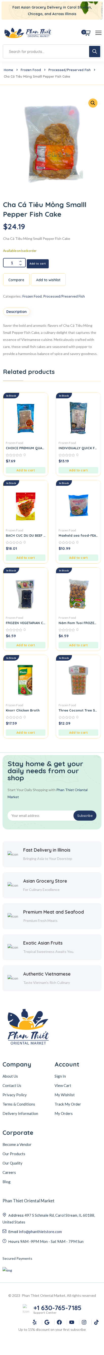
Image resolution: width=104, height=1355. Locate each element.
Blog (7, 1181)
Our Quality (12, 1163)
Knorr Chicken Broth (23, 710)
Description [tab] (16, 311)
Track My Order (68, 1104)
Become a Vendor (17, 1144)
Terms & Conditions (19, 1104)
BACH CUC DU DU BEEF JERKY (25, 535)
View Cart (63, 1085)
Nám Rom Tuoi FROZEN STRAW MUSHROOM (78, 623)
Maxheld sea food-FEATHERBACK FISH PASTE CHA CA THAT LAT (78, 535)
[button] (25, 470)
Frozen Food (31, 70)
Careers (9, 1172)
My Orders (64, 1113)
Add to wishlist (48, 280)
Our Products (14, 1153)
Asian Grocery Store (45, 881)
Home (8, 70)
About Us (10, 1076)
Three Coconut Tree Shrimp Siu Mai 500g (78, 710)
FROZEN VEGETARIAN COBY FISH (25, 623)
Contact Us (12, 1085)
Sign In (60, 1076)
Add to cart (38, 263)
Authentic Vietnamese (47, 974)
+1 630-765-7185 (57, 1308)
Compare (16, 280)
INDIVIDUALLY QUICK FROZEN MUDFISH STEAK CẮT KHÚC (78, 448)
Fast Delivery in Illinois (46, 850)
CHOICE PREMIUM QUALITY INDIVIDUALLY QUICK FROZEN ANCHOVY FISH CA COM (25, 448)
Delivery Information (20, 1113)
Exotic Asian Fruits (43, 943)
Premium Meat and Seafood (53, 912)
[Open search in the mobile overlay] (52, 51)
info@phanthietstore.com (40, 1231)
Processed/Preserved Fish (69, 70)
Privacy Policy (15, 1094)
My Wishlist (65, 1094)
